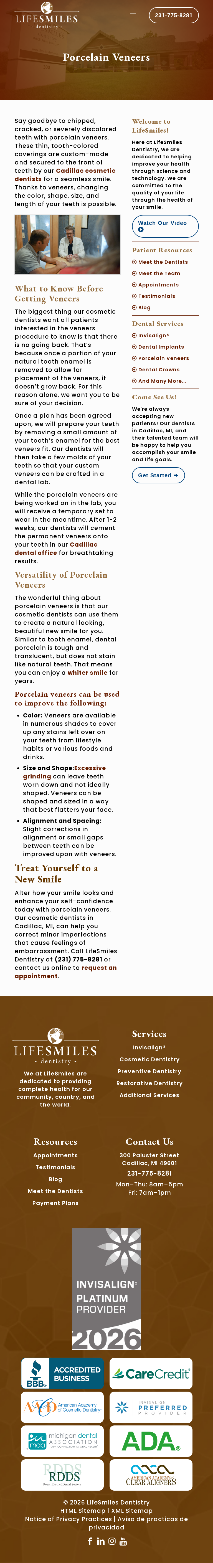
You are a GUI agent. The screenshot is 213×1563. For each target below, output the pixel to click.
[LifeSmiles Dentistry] (47, 15)
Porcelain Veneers (163, 358)
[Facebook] (89, 1541)
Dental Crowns (158, 369)
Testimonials (156, 296)
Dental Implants (160, 346)
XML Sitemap (132, 1511)
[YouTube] (123, 1541)
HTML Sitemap (83, 1511)
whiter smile (88, 673)
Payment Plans (55, 1203)
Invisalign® (153, 335)
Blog (144, 307)
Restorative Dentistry (149, 1083)
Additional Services (149, 1095)
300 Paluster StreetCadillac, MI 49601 (149, 1159)
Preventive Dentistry (149, 1071)
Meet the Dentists (162, 261)
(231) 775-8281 (78, 959)
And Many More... (161, 380)
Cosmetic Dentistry (150, 1059)
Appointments (158, 284)
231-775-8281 (174, 15)
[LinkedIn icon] (100, 1541)
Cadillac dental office (56, 549)
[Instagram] (112, 1541)
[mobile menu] (133, 15)
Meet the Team (159, 273)
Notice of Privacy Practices (68, 1519)
